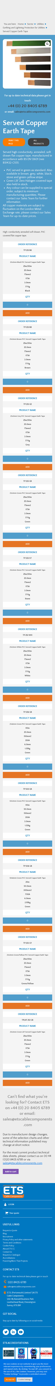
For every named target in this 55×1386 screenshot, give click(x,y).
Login (11, 1204)
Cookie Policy (8, 1246)
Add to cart (10, 1171)
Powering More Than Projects (15, 1261)
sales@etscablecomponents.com (32, 111)
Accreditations (9, 1258)
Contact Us (7, 1252)
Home (21, 24)
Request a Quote (10, 1230)
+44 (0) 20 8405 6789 (27, 106)
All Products (39, 142)
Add (28, 313)
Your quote (14, 1213)
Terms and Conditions (12, 1243)
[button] (47, 43)
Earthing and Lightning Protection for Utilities (24, 27)
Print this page (13, 142)
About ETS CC (9, 1249)
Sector (30, 24)
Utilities (40, 24)
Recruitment (8, 1237)
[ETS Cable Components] (13, 1197)
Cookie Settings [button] (24, 1379)
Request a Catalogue (11, 1255)
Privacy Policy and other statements (18, 1240)
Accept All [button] (10, 1379)
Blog (4, 1233)
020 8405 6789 (17, 1282)
